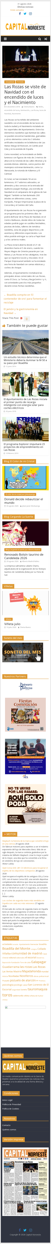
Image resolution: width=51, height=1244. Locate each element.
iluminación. (25, 110)
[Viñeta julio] (25, 592)
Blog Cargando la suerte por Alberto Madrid (23, 549)
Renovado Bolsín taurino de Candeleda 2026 (23, 556)
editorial (12, 957)
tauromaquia (37, 989)
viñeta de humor (36, 996)
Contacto (6, 1125)
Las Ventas (7, 971)
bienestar (34, 944)
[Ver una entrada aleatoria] (46, 39)
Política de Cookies (10, 1108)
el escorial (30, 957)
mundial (44, 971)
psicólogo (18, 985)
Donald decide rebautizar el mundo (23, 501)
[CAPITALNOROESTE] (23, 1061)
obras (36, 976)
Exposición (6, 962)
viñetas (4, 1000)
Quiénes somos (9, 1129)
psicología (7, 984)
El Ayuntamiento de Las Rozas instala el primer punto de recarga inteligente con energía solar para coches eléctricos (25, 403)
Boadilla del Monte (16, 948)
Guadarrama (10, 967)
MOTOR (11, 834)
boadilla (43, 944)
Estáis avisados (17, 10)
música (5, 976)
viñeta (26, 995)
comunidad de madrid (26, 953)
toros (7, 995)
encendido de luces (11, 110)
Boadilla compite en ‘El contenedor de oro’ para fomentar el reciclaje (25, 298)
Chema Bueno (29, 107)
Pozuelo (6, 980)
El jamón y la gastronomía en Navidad (21, 311)
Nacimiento (16, 114)
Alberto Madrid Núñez (30, 561)
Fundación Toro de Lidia (21, 962)
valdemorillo (18, 995)
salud (25, 985)
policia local (44, 976)
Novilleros (26, 976)
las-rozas (26, 967)
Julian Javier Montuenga (31, 506)
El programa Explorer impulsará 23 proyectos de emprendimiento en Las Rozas (24, 446)
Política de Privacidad (11, 1104)
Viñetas (8, 619)
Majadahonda (31, 971)
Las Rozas (34, 110)
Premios (42, 981)
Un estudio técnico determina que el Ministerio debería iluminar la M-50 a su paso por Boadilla (25, 360)
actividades (7, 944)
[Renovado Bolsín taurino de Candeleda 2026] (25, 522)
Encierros (40, 958)
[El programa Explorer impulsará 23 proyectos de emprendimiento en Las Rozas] (25, 418)
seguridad (16, 990)
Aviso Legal (7, 1100)
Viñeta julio (12, 624)
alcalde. (16, 944)
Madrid (17, 971)
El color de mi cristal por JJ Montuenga (20, 494)
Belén (41, 107)
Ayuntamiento (24, 944)
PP (37, 981)
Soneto (24, 989)
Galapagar (38, 962)
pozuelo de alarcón (23, 980)
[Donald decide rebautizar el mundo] (25, 467)
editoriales (20, 958)
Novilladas (13, 976)
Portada (20, 82)
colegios (34, 949)
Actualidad (10, 82)
